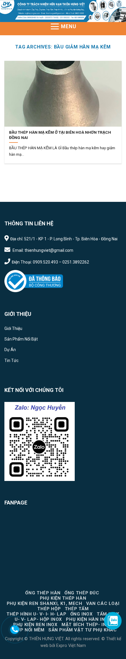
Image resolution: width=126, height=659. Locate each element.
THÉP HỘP (49, 608)
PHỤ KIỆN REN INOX (35, 624)
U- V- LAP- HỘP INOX (38, 619)
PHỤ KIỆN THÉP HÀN (63, 598)
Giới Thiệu (13, 328)
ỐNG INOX (81, 614)
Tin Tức (11, 360)
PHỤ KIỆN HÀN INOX (88, 619)
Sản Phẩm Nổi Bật (21, 339)
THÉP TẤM (77, 608)
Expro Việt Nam (70, 645)
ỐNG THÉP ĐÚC (81, 593)
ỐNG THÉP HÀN (42, 593)
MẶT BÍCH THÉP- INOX (87, 624)
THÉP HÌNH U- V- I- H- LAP (36, 614)
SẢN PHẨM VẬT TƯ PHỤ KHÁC (82, 630)
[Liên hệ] (14, 629)
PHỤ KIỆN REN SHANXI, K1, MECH (44, 603)
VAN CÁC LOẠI (102, 603)
